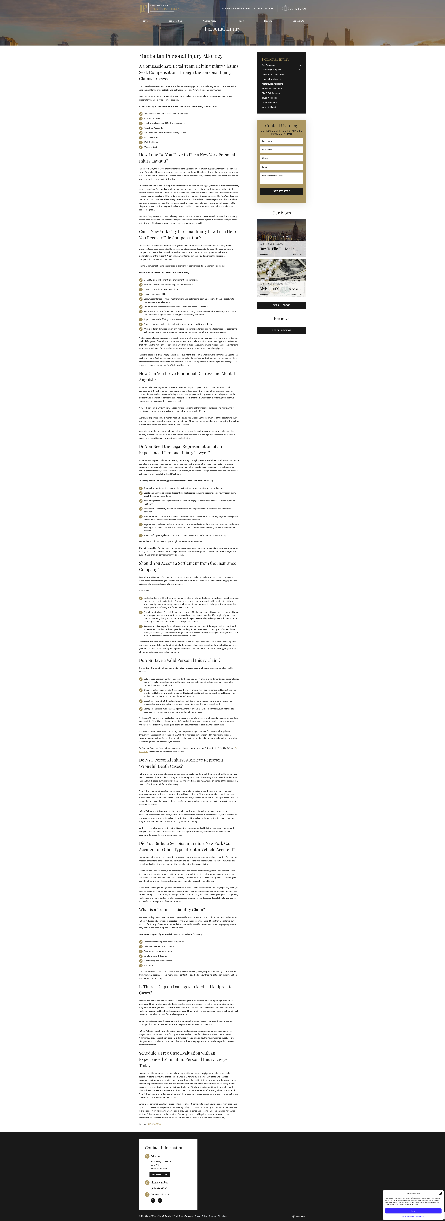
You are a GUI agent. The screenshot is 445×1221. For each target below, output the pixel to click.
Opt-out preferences (408, 1216)
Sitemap (212, 1216)
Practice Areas (209, 20)
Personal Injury (275, 59)
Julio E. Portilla (175, 20)
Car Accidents (268, 65)
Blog (241, 20)
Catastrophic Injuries (271, 69)
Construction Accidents (273, 74)
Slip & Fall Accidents (271, 93)
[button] (440, 1193)
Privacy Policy (420, 1216)
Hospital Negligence (271, 79)
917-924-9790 (298, 8)
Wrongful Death (269, 107)
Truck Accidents (270, 98)
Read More (264, 254)
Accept (413, 1211)
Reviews (268, 20)
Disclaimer (222, 1216)
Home (144, 20)
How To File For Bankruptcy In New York (281, 248)
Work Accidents (269, 102)
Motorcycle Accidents (272, 84)
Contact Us (298, 20)
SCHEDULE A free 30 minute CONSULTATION (247, 8)
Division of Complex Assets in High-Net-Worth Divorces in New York (280, 288)
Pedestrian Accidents (272, 88)
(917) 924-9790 (159, 1188)
